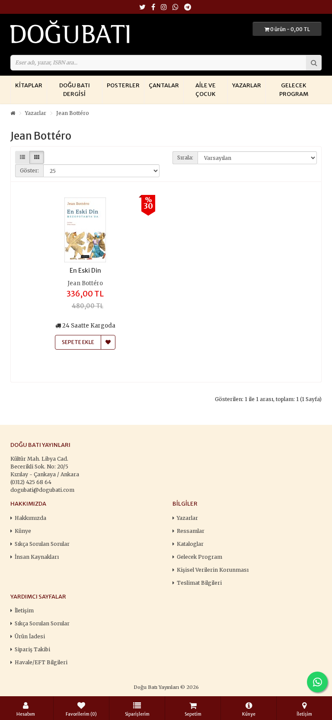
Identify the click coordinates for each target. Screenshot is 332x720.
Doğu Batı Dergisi (74, 90)
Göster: (29, 170)
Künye (23, 531)
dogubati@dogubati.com (42, 490)
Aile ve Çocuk (205, 90)
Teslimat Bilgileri (199, 583)
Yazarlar (246, 85)
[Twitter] (142, 7)
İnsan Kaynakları (37, 557)
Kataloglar (190, 544)
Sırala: (185, 157)
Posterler (123, 85)
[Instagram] (164, 7)
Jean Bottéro (72, 113)
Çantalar (164, 85)
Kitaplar (28, 85)
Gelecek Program (293, 90)
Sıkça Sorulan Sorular (42, 544)
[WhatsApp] (175, 7)
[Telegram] (187, 7)
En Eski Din (85, 270)
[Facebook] (153, 7)
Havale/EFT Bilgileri (41, 662)
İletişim (24, 610)
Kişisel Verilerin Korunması (213, 570)
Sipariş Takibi (32, 649)
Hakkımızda (30, 518)
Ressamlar (190, 531)
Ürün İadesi (30, 636)
